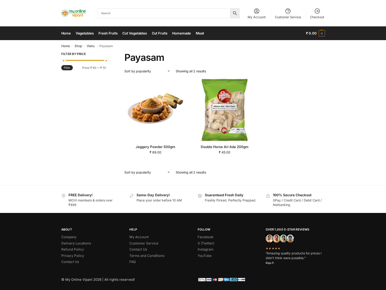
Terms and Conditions (146, 255)
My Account (257, 17)
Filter (67, 67)
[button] (315, 33)
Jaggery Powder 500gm (155, 147)
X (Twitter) (206, 243)
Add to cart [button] (155, 162)
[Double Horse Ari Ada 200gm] (224, 110)
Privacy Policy (72, 255)
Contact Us (70, 262)
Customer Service (288, 17)
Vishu (91, 46)
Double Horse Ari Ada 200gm (225, 147)
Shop (78, 46)
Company (68, 237)
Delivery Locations (76, 243)
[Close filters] (107, 54)
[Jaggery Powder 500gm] (155, 110)
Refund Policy (72, 249)
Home (65, 46)
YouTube (205, 255)
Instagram (205, 249)
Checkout (317, 17)
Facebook (205, 237)
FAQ (132, 262)
